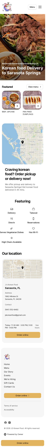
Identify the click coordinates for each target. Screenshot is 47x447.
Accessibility (9, 410)
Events (7, 375)
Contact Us (9, 386)
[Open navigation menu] (39, 6)
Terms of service (11, 406)
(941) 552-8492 (11, 310)
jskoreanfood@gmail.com (15, 315)
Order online (22, 335)
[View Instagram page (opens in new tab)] (9, 422)
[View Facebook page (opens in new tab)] (5, 422)
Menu (32, 7)
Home (7, 364)
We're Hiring (10, 379)
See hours (37, 326)
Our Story (8, 371)
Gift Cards (9, 383)
